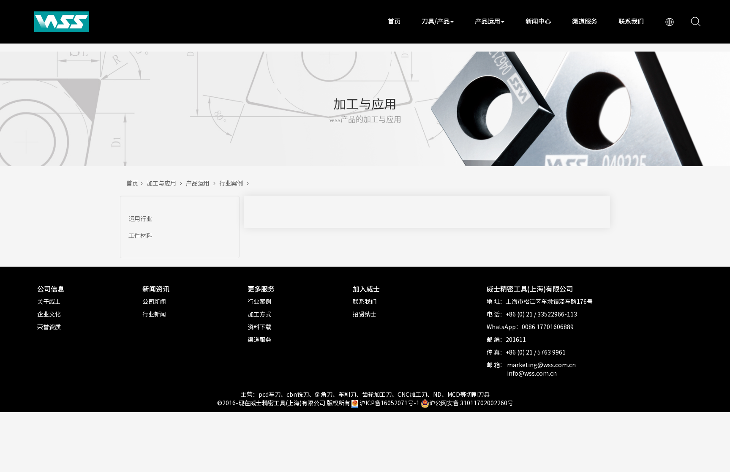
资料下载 (259, 326)
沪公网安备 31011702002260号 (471, 402)
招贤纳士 (364, 314)
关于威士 (49, 301)
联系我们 (631, 20)
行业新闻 (154, 314)
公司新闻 (154, 301)
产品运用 (487, 20)
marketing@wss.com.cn (541, 364)
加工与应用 (163, 183)
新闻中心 (538, 20)
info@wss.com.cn (532, 373)
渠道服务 (584, 20)
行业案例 (233, 183)
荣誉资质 (49, 326)
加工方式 (259, 314)
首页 (394, 20)
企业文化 (49, 314)
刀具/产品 (435, 20)
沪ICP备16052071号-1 (389, 402)
